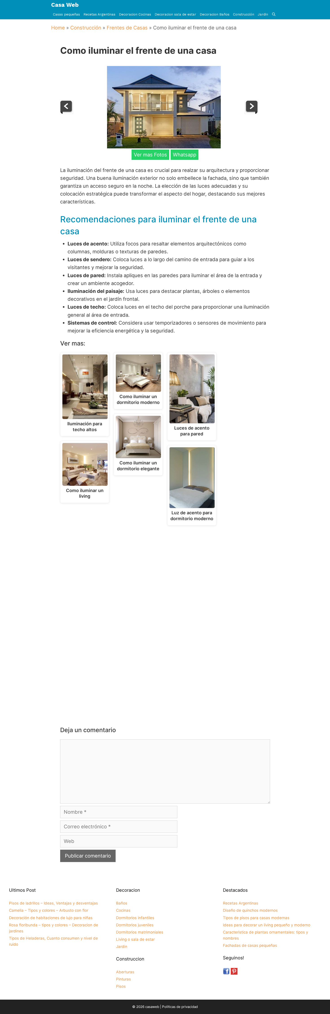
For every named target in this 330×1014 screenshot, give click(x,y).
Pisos (121, 986)
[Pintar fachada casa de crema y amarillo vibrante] (251, 112)
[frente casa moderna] (66, 112)
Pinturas (123, 979)
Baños (121, 903)
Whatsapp (184, 155)
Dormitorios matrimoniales (139, 932)
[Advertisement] (166, 565)
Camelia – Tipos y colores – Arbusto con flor (48, 910)
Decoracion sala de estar (175, 14)
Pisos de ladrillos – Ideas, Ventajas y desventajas (53, 903)
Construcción (243, 14)
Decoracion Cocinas (135, 14)
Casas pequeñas (66, 14)
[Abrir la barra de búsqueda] (274, 14)
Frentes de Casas (127, 28)
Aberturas (125, 972)
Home (58, 28)
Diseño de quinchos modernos (250, 910)
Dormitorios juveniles (135, 925)
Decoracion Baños (214, 14)
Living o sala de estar (135, 939)
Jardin (263, 14)
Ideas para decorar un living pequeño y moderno (266, 925)
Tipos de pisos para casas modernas (256, 918)
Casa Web (65, 5)
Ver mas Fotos (150, 155)
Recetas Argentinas (99, 14)
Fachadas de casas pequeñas (250, 945)
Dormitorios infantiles (135, 918)
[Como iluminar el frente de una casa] (164, 147)
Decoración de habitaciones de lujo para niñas (50, 918)
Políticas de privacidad (180, 1007)
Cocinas (123, 910)
